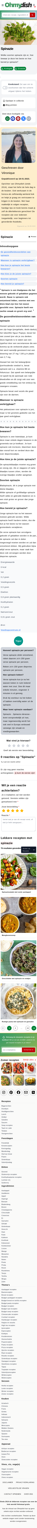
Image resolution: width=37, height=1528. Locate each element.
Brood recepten (7, 1295)
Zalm (3, 1281)
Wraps (4, 1279)
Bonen (4, 1207)
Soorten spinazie (9, 279)
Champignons (7, 1210)
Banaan (4, 1201)
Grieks (4, 1411)
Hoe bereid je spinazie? (12, 284)
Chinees (5, 1406)
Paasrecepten (7, 1342)
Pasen (4, 1157)
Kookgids (8, 68)
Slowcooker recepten (10, 1459)
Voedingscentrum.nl (11, 630)
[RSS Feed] (33, 1092)
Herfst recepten (7, 1386)
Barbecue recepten (9, 1451)
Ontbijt (4, 1117)
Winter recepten (8, 1391)
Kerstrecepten (7, 1146)
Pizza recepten (7, 1347)
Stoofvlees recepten (9, 1364)
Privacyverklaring (25, 1482)
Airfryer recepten (8, 1448)
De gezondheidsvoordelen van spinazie (16, 253)
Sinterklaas (6, 1159)
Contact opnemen (12, 1494)
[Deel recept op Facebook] (13, 118)
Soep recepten (7, 1125)
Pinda (4, 1265)
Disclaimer (8, 1482)
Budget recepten (8, 1306)
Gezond (4, 1172)
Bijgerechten (6, 1106)
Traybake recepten (9, 1369)
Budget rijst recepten (9, 1309)
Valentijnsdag (7, 1162)
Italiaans (5, 1420)
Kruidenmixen (7, 1336)
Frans (4, 1409)
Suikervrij (5, 1183)
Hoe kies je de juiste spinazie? (16, 274)
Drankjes (5, 1109)
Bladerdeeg (6, 1204)
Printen (33, 236)
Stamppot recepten (9, 1361)
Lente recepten (7, 1388)
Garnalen (5, 1221)
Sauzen (4, 1122)
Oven (4, 1457)
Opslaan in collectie (14, 101)
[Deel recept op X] (23, 118)
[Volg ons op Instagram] (3, 1092)
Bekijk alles (28, 1060)
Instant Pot (6, 1454)
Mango (4, 1251)
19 (28, 1028)
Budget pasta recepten (10, 1303)
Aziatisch (5, 1403)
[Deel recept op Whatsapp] (7, 118)
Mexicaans (6, 1425)
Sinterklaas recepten (9, 1358)
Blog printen (11, 105)
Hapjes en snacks (8, 1322)
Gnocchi (5, 1229)
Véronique (8, 172)
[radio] (9, 745)
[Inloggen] (34, 5)
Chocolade (6, 1212)
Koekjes (5, 1333)
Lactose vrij (6, 1180)
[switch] (5, 88)
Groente (21, 68)
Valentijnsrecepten (9, 1372)
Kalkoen (5, 1237)
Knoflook (5, 1240)
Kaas (3, 1235)
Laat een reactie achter (11, 762)
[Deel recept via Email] (28, 118)
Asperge (5, 1199)
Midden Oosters (7, 1428)
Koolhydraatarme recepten (12, 1177)
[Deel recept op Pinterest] (18, 118)
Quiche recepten (8, 1350)
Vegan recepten (7, 1469)
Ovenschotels (7, 1339)
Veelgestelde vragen (18, 1488)
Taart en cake (7, 1128)
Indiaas (4, 1414)
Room (4, 1268)
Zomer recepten (7, 1394)
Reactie (6, 815)
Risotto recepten (8, 1356)
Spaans (4, 1434)
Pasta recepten (7, 1345)
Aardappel (5, 1190)
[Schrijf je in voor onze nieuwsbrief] (26, 1092)
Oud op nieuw (7, 1154)
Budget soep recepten (10, 1311)
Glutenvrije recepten (9, 1174)
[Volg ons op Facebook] (18, 1092)
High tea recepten (8, 1325)
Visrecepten (6, 1474)
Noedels (5, 1257)
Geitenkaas (6, 1226)
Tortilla (4, 1276)
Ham (3, 1232)
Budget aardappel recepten (12, 1298)
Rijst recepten (7, 1353)
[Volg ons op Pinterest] (11, 1092)
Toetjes (4, 1131)
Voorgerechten (7, 1133)
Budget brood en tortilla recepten (14, 1300)
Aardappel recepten (9, 1289)
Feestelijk (5, 1143)
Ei (2, 1218)
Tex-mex (5, 1439)
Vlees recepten (7, 1477)
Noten (4, 1259)
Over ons (28, 1494)
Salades (5, 1120)
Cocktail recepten (8, 1317)
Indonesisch (6, 1417)
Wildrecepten (7, 1375)
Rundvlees (6, 1270)
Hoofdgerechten (8, 1111)
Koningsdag (6, 1148)
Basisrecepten (7, 1292)
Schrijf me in (28, 1050)
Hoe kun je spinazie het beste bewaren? (15, 267)
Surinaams (6, 1436)
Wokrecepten (6, 1378)
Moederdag (6, 1151)
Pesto (4, 1262)
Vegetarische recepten (10, 1472)
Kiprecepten (6, 1331)
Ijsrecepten (6, 1328)
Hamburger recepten (9, 1320)
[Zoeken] (32, 15)
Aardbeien (5, 1193)
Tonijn (4, 1273)
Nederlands (6, 1431)
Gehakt (4, 1223)
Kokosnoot (6, 1243)
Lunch (4, 1114)
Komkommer (6, 1246)
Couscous (5, 1215)
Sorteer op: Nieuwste (26, 850)
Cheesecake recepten (10, 1314)
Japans (4, 1423)
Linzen (4, 1248)
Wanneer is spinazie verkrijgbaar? (18, 260)
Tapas (4, 1367)
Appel (4, 1196)
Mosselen (5, 1254)
